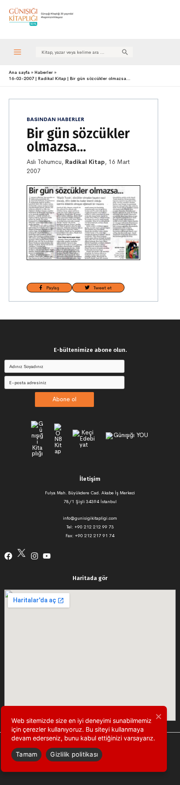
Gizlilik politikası (74, 754)
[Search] (125, 52)
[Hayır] (158, 716)
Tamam (26, 754)
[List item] (8, 556)
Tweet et (101, 288)
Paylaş (50, 288)
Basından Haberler (55, 119)
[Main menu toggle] (18, 52)
